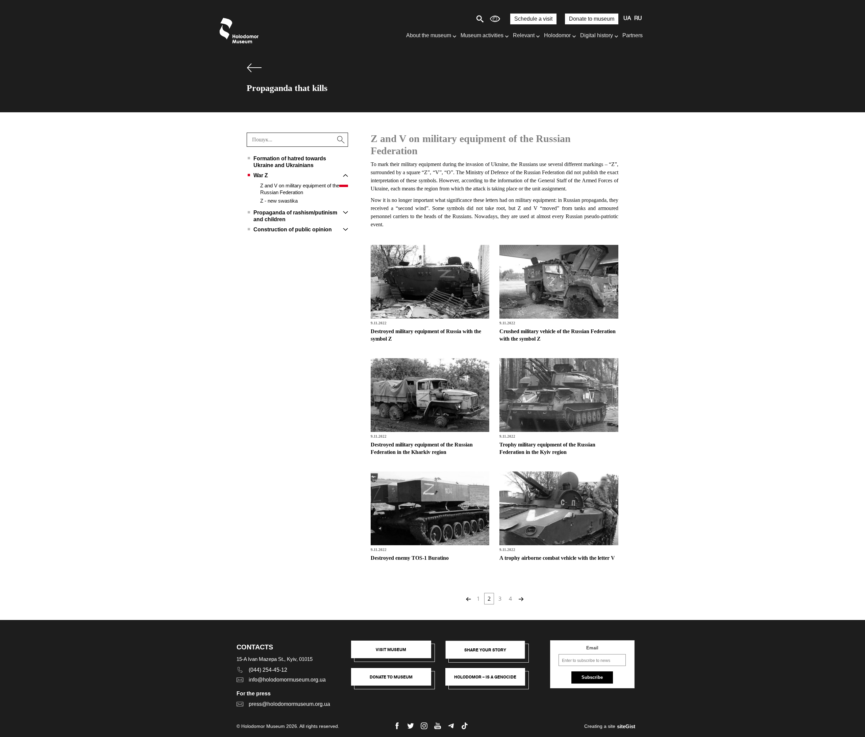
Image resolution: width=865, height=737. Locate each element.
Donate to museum (591, 19)
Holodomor (557, 35)
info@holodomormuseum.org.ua (287, 680)
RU (638, 18)
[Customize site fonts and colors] (495, 19)
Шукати (456, 18)
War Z (260, 175)
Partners (632, 35)
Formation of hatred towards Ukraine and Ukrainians (289, 162)
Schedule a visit (533, 19)
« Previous (467, 598)
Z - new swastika (279, 201)
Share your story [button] (485, 649)
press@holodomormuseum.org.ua (289, 704)
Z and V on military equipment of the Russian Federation (299, 189)
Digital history (596, 35)
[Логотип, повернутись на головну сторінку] (241, 30)
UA (627, 18)
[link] (394, 680)
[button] (394, 653)
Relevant (524, 35)
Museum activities (482, 35)
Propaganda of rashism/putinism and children (295, 216)
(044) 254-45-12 (268, 670)
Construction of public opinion (292, 229)
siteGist (626, 726)
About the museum (428, 35)
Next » (520, 598)
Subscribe (592, 677)
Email (592, 647)
